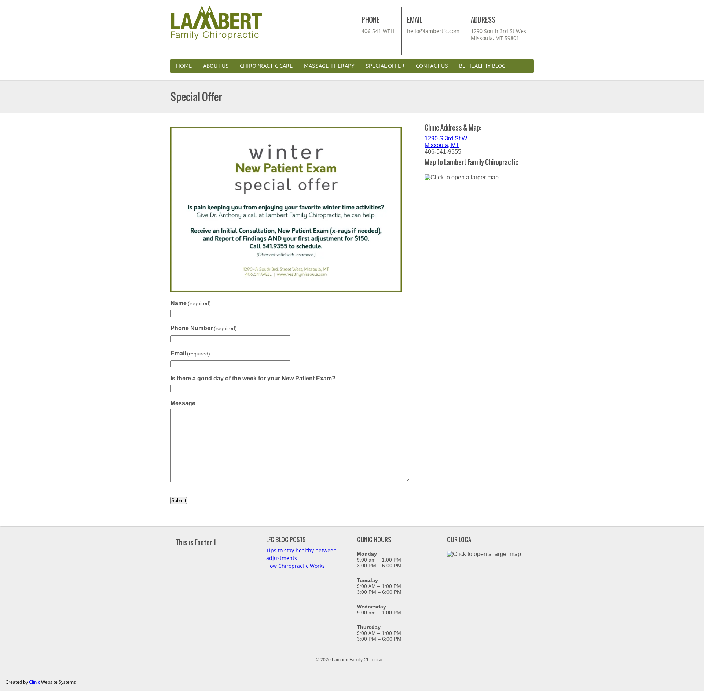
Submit (178, 500)
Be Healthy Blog (482, 66)
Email (190, 353)
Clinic (35, 682)
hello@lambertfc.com (433, 31)
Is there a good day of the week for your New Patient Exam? (253, 378)
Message (182, 403)
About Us (216, 66)
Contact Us (432, 66)
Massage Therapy (329, 66)
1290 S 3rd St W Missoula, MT (446, 141)
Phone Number (203, 328)
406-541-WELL (379, 31)
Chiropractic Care (266, 66)
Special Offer (385, 66)
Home (184, 66)
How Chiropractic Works (295, 565)
